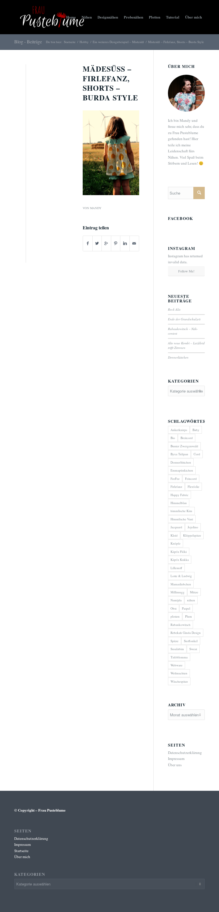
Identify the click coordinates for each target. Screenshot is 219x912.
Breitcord (187, 438)
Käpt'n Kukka (180, 559)
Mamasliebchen (181, 584)
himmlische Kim (181, 511)
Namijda (176, 600)
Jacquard (176, 527)
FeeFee (175, 478)
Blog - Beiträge (28, 42)
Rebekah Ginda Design (186, 632)
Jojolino (193, 527)
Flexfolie (193, 486)
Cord (197, 454)
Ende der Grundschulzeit (184, 319)
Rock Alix (174, 309)
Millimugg (177, 592)
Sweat (193, 649)
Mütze (194, 592)
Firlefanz (176, 486)
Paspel (186, 608)
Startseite (70, 42)
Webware (176, 665)
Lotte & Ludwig (181, 576)
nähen (191, 600)
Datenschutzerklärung (185, 752)
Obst (174, 608)
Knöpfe (176, 543)
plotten (175, 616)
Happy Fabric (179, 495)
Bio (173, 438)
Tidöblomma (179, 657)
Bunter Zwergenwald (184, 446)
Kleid (174, 535)
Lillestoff (176, 568)
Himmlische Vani (182, 519)
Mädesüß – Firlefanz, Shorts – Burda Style (110, 83)
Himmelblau (179, 503)
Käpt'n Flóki (179, 551)
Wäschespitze (179, 681)
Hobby (84, 42)
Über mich (22, 856)
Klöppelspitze (192, 535)
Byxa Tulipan (179, 454)
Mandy (96, 208)
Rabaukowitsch (180, 624)
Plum (188, 616)
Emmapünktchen (182, 470)
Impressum (176, 758)
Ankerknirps (179, 430)
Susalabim (177, 649)
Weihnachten (179, 673)
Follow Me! (186, 271)
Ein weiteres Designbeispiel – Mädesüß (118, 42)
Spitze (175, 641)
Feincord (191, 478)
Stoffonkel (191, 641)
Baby (195, 430)
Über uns (175, 764)
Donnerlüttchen (178, 357)
